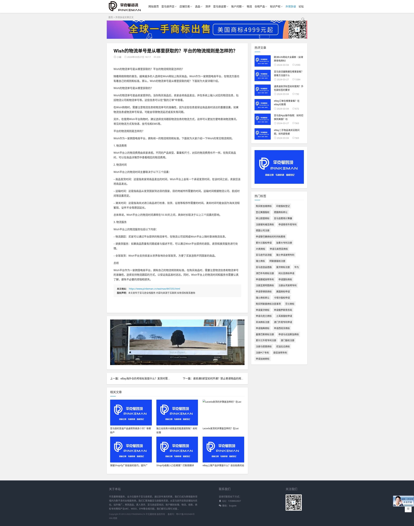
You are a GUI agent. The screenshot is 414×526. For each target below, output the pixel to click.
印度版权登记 (283, 205)
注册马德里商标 (264, 346)
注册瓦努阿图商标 (265, 285)
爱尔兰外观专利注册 (266, 340)
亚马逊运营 (219, 6)
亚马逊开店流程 (264, 254)
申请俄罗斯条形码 (283, 309)
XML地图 (113, 518)
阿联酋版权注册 (277, 260)
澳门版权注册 (287, 340)
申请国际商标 (285, 279)
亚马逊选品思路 (264, 267)
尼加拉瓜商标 (283, 346)
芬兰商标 (289, 303)
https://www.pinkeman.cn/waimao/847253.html (154, 288)
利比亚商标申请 (286, 273)
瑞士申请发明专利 (285, 254)
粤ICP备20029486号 (185, 514)
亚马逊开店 (167, 6)
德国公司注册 (262, 230)
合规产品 (260, 6)
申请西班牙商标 (282, 328)
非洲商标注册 (262, 322)
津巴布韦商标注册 (265, 273)
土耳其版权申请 (284, 315)
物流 (249, 6)
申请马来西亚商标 (279, 248)
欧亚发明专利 (280, 352)
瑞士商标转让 (262, 297)
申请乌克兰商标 (264, 315)
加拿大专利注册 (284, 242)
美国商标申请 (283, 291)
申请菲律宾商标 (264, 291)
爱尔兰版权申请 (264, 242)
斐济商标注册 (283, 267)
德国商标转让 (281, 212)
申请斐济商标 (262, 309)
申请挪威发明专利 (265, 279)
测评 (208, 6)
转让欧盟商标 (262, 218)
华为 (296, 267)
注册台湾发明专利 (287, 285)
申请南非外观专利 (287, 224)
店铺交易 (185, 6)
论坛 (301, 6)
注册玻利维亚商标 (265, 224)
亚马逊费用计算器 (283, 218)
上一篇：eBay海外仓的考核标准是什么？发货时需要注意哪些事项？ (149, 378)
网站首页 (153, 6)
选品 (197, 6)
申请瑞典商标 (262, 328)
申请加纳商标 (262, 358)
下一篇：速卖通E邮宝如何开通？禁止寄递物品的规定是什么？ (218, 378)
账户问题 (236, 6)
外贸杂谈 (291, 6)
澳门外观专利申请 (283, 322)
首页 (110, 17)
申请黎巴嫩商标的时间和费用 (270, 236)
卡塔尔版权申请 (282, 297)
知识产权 (275, 6)
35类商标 (260, 248)
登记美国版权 (262, 212)
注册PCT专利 (262, 352)
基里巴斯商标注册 (265, 334)
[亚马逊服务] (125, 11)
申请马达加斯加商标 (288, 334)
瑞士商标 (260, 260)
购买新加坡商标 (264, 205)
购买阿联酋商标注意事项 (268, 303)
